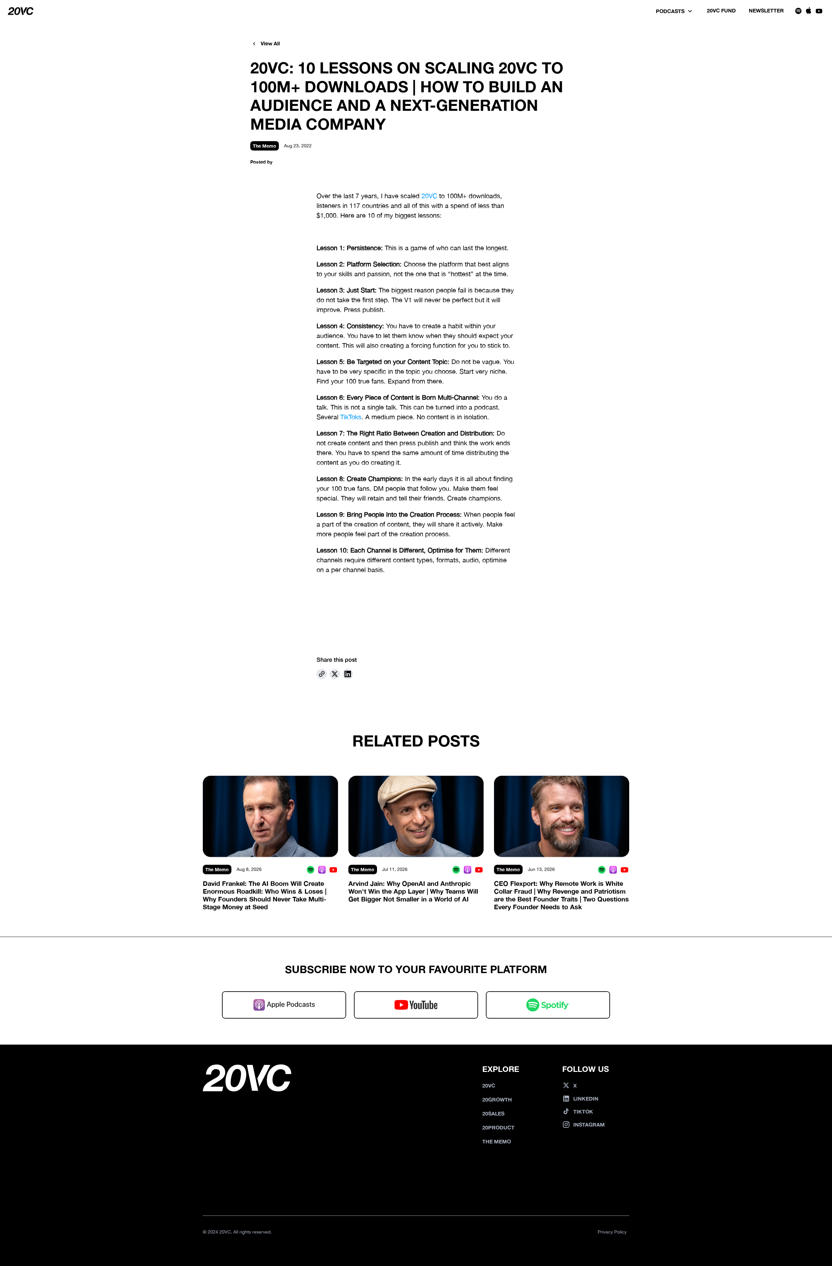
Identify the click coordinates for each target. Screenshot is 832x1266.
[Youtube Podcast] (333, 869)
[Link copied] (322, 674)
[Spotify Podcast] (310, 869)
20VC (429, 196)
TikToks (350, 417)
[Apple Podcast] (322, 869)
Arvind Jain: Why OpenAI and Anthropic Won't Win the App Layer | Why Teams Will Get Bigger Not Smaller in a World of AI (414, 891)
